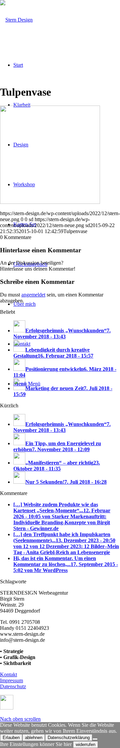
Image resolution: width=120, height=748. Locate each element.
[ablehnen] (95, 739)
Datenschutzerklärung (69, 737)
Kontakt (8, 674)
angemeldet (33, 294)
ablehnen (33, 737)
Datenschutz (13, 686)
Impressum (11, 680)
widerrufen (85, 744)
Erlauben (11, 737)
